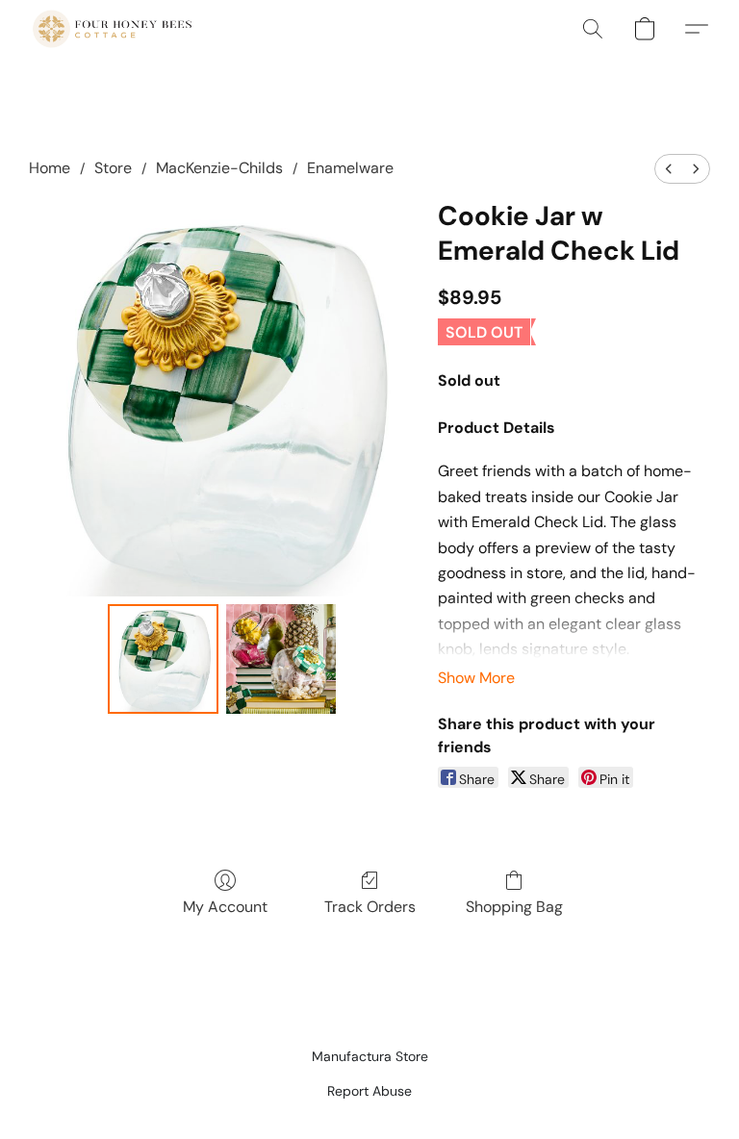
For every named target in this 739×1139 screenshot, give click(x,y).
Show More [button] (476, 678)
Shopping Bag (514, 907)
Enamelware (350, 168)
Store (113, 168)
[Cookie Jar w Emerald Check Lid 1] (281, 659)
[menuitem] (668, 169)
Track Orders (370, 907)
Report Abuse (369, 1091)
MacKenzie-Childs (219, 168)
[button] (112, 29)
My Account (225, 907)
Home (49, 168)
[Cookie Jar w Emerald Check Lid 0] (163, 659)
